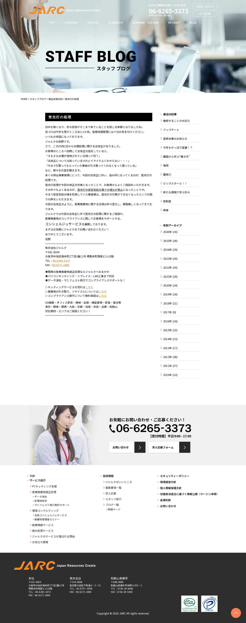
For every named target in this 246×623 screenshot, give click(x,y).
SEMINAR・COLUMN (146, 22)
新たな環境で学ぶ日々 (176, 192)
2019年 (167, 294)
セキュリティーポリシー (174, 476)
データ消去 (40, 496)
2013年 (167, 348)
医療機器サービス (43, 525)
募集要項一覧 (113, 488)
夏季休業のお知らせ (175, 139)
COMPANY (71, 22)
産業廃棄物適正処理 (44, 492)
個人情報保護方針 (171, 488)
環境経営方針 (168, 482)
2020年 (167, 285)
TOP (52, 22)
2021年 (167, 277)
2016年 (167, 321)
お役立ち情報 (40, 542)
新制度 (167, 201)
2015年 (167, 330)
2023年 (167, 259)
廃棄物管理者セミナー (47, 519)
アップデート (171, 130)
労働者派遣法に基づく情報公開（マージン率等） (189, 494)
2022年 (167, 267)
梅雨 (166, 165)
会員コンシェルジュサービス (50, 515)
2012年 (167, 357)
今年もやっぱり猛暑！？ (178, 147)
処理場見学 (40, 500)
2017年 (167, 312)
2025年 (167, 241)
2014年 (167, 339)
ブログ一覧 (112, 505)
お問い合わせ (205, 6)
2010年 (167, 375)
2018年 (167, 303)
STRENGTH (115, 22)
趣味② (167, 174)
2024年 (167, 250)
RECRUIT (174, 22)
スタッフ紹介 (113, 499)
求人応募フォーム (163, 447)
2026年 (167, 232)
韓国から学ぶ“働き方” (176, 157)
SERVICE (93, 22)
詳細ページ (114, 509)
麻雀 (166, 210)
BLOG (193, 22)
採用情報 (108, 476)
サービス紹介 (38, 480)
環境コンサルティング (45, 511)
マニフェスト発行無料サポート (52, 505)
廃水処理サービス (43, 531)
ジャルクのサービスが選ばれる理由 (53, 536)
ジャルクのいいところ (118, 482)
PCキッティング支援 (44, 486)
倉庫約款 (165, 500)
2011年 (167, 366)
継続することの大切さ (176, 121)
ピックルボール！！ (175, 183)
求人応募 (205, 14)
